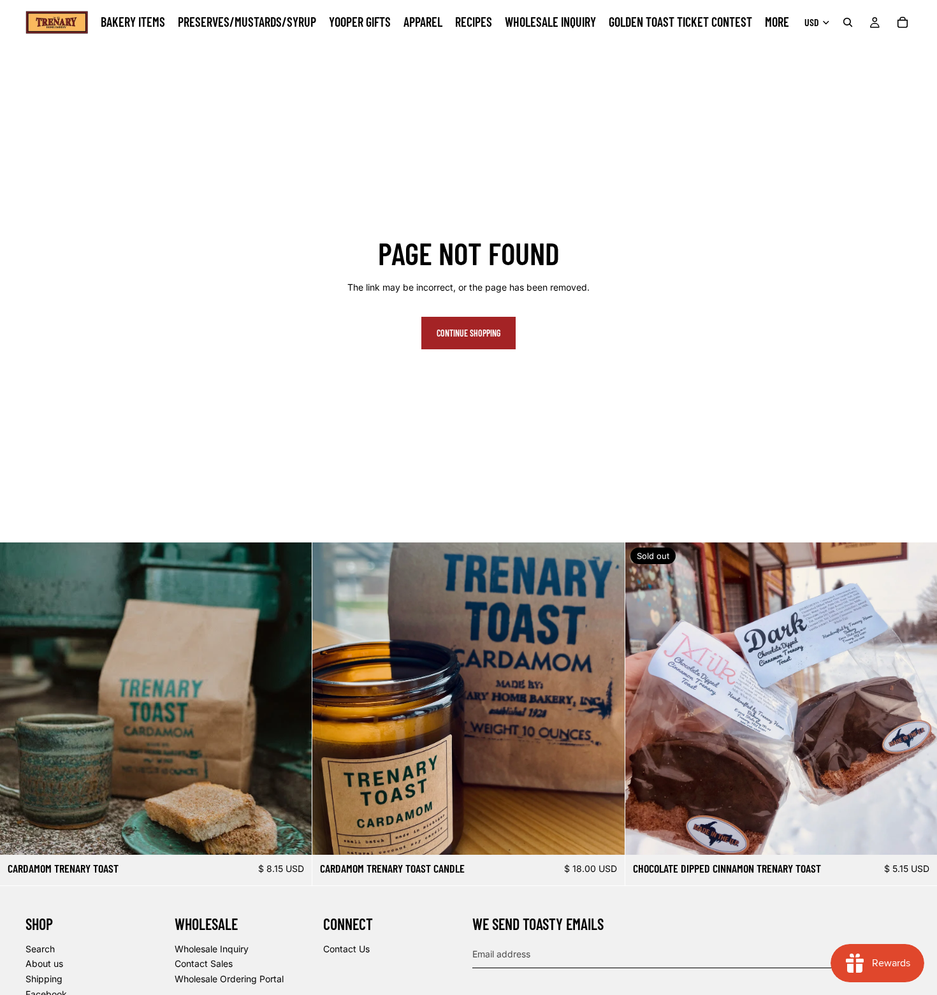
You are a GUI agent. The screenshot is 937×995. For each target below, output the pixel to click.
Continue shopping (468, 333)
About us (44, 963)
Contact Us (346, 948)
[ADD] (292, 835)
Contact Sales (204, 963)
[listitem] (777, 22)
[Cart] (903, 22)
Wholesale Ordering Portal (229, 978)
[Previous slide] (19, 699)
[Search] (848, 22)
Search (40, 948)
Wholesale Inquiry (212, 948)
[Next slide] (292, 699)
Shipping (43, 978)
